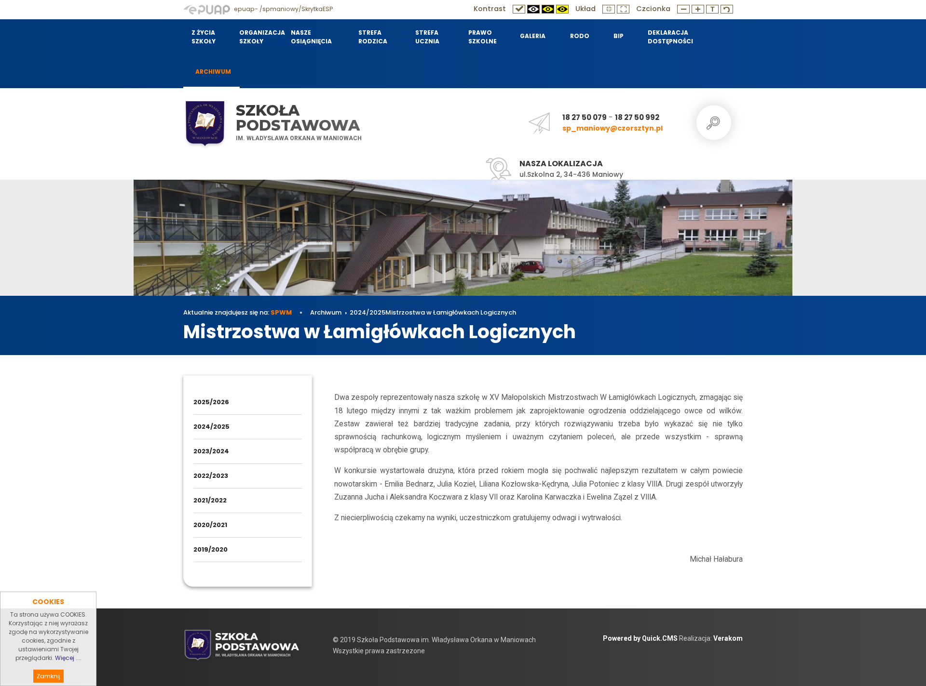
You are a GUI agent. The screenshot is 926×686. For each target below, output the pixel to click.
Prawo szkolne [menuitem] (482, 36)
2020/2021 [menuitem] (210, 524)
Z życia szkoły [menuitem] (203, 36)
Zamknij (48, 676)
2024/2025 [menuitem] (211, 426)
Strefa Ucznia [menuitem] (427, 36)
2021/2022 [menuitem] (210, 500)
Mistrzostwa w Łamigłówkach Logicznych (450, 312)
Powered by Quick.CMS (640, 638)
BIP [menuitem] (618, 36)
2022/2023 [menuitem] (210, 475)
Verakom (728, 638)
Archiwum (325, 312)
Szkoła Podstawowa (298, 117)
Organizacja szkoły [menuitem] (259, 36)
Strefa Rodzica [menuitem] (372, 36)
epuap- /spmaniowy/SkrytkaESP (282, 9)
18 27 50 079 (584, 117)
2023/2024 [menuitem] (211, 451)
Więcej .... (68, 658)
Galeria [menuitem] (532, 36)
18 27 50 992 (637, 117)
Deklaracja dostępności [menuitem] (670, 36)
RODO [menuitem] (579, 36)
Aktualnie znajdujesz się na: (237, 312)
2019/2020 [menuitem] (210, 549)
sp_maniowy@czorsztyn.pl (612, 128)
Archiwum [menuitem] (213, 71)
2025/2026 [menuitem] (211, 402)
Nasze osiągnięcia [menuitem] (311, 36)
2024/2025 (367, 312)
